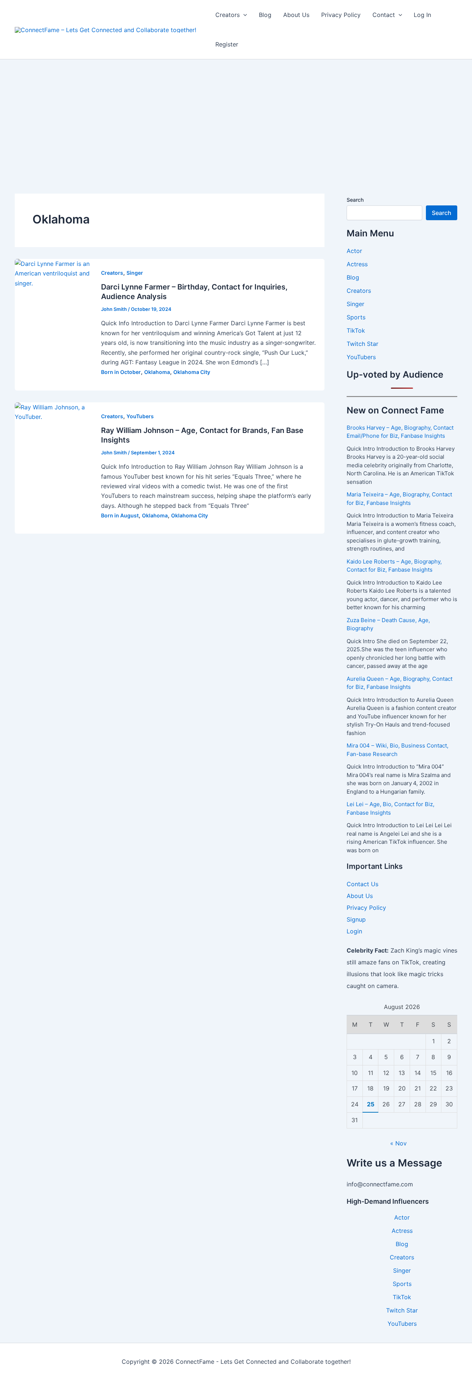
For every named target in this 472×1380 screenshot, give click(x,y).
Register (226, 44)
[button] (243, 15)
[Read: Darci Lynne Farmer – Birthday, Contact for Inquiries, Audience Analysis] (53, 273)
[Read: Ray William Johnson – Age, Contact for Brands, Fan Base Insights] (53, 411)
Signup (356, 919)
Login (354, 931)
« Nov (398, 1143)
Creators (227, 14)
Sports (356, 317)
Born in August (120, 515)
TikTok (356, 330)
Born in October (121, 372)
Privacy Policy (341, 14)
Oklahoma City (191, 372)
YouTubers (140, 416)
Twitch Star (362, 343)
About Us (296, 14)
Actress (357, 264)
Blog (265, 14)
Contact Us (362, 884)
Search (355, 200)
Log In (422, 14)
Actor (354, 250)
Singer (134, 273)
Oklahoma (157, 372)
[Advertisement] (236, 114)
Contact (383, 14)
